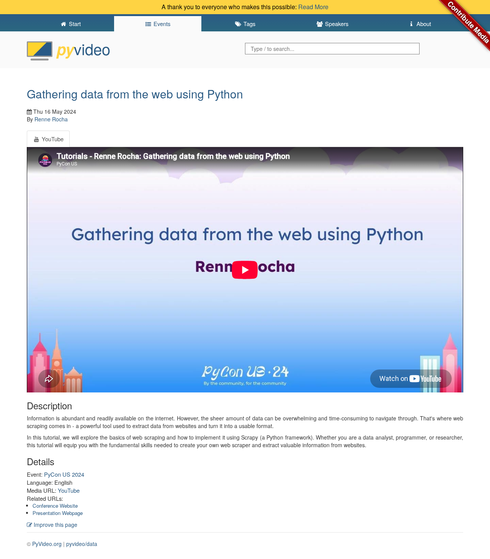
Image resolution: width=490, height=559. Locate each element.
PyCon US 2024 (64, 474)
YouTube (69, 490)
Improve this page (54, 524)
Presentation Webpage (58, 513)
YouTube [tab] (52, 139)
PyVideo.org (47, 544)
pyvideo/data (81, 544)
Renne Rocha (51, 119)
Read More (313, 6)
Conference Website (55, 505)
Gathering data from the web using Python (135, 93)
